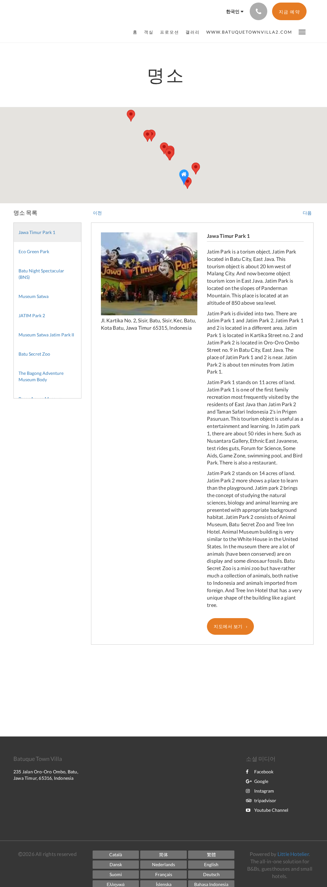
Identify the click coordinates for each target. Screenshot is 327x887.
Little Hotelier (293, 854)
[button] (302, 31)
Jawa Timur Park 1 (37, 232)
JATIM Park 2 (32, 315)
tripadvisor (265, 800)
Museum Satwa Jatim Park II (46, 334)
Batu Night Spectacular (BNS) (41, 274)
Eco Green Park (34, 251)
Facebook (263, 771)
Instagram (264, 791)
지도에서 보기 (228, 626)
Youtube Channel (271, 810)
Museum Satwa (34, 296)
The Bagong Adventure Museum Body (41, 376)
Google (261, 781)
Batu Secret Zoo (34, 354)
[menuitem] (137, 32)
